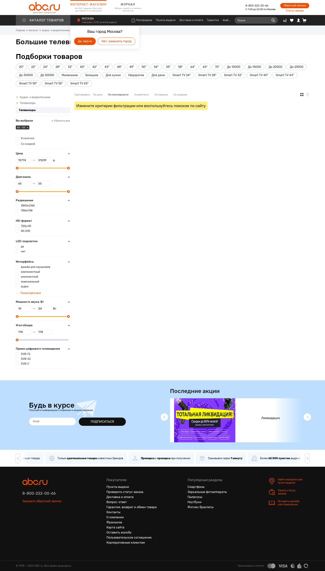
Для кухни (113, 75)
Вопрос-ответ (116, 502)
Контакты (113, 512)
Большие (91, 75)
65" (205, 67)
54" (156, 67)
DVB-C (25, 363)
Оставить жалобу (119, 532)
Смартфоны (196, 487)
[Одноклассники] (33, 518)
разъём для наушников (35, 267)
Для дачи (158, 75)
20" (21, 67)
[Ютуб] (41, 518)
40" (82, 67)
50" (144, 67)
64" (192, 67)
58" (180, 67)
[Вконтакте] (25, 518)
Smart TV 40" (259, 75)
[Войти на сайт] (298, 20)
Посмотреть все (30, 293)
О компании (115, 517)
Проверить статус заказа (124, 492)
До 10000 (233, 67)
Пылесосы (195, 497)
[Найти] (273, 20)
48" (119, 67)
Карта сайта (115, 527)
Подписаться (102, 421)
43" (107, 67)
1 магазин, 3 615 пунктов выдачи (99, 22)
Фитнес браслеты (200, 507)
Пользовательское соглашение (129, 537)
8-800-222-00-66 (256, 5)
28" (57, 67)
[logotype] (43, 7)
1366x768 (27, 210)
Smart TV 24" (181, 75)
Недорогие (136, 75)
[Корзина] (305, 20)
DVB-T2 (25, 354)
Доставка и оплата (191, 20)
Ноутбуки (194, 502)
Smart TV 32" (233, 75)
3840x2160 (28, 205)
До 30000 (26, 75)
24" (45, 67)
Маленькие (70, 75)
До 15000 (254, 67)
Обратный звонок (295, 5)
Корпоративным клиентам (125, 542)
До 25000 (296, 67)
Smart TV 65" (79, 83)
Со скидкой (28, 144)
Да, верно (85, 41)
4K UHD (25, 231)
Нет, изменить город (116, 41)
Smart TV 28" (207, 75)
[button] (164, 417)
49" (131, 67)
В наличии (27, 138)
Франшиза (114, 522)
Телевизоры (27, 103)
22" (33, 67)
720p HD (26, 226)
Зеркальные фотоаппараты (207, 492)
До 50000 (47, 75)
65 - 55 (21, 127)
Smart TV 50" (28, 83)
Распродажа (144, 20)
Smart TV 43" (285, 75)
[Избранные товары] (291, 20)
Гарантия (213, 20)
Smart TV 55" (54, 83)
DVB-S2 (26, 359)
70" (217, 67)
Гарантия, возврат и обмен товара (131, 507)
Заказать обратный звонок (42, 501)
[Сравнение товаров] (284, 20)
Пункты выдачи (166, 20)
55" (168, 67)
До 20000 (275, 67)
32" (70, 67)
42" (94, 67)
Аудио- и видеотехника (34, 97)
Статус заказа (295, 10)
